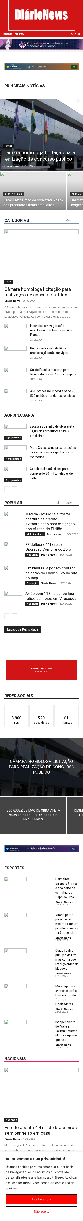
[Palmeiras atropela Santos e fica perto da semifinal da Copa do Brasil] (15, 884)
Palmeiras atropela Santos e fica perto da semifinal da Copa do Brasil (66, 888)
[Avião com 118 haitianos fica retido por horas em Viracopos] (13, 600)
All (57, 502)
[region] (41, 1186)
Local (8, 146)
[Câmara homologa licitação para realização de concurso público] (41, 135)
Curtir (16, 708)
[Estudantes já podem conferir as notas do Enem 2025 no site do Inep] (13, 575)
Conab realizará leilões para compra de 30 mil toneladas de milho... (51, 473)
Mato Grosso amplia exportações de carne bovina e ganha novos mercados (53, 452)
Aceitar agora (41, 1199)
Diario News (11, 166)
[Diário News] (41, 15)
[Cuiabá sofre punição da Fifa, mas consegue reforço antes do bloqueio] (15, 956)
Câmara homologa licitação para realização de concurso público (37, 292)
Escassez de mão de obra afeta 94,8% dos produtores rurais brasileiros (52, 431)
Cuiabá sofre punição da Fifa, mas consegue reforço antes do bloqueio (67, 959)
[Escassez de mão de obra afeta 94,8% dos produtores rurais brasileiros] (33, 197)
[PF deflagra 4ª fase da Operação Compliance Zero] (13, 551)
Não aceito (41, 1211)
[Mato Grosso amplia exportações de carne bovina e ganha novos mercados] (15, 453)
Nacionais (32, 554)
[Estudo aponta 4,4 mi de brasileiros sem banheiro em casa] (41, 1095)
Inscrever (66, 708)
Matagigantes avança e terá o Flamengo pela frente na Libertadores (66, 995)
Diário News (13, 33)
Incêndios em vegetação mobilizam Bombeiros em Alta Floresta (51, 330)
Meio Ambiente (35, 534)
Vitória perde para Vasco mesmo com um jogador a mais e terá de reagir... (66, 923)
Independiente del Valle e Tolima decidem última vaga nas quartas (66, 1031)
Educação (32, 583)
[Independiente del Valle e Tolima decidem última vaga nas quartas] (15, 1027)
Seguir (41, 708)
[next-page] (14, 489)
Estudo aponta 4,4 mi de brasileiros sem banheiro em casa (40, 1130)
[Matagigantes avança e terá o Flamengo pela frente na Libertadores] (15, 991)
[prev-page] (7, 489)
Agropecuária (13, 194)
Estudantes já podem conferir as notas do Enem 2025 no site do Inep (51, 573)
